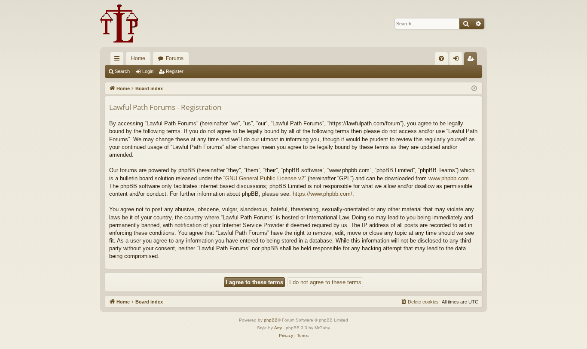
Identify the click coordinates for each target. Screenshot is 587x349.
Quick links (118, 60)
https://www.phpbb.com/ (322, 194)
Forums (174, 58)
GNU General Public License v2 (264, 178)
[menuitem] (441, 58)
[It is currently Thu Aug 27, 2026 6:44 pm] (474, 89)
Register (174, 71)
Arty (278, 327)
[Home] (119, 23)
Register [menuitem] (472, 60)
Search (122, 71)
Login (147, 71)
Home (138, 58)
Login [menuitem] (457, 60)
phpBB (271, 320)
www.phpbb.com (448, 178)
